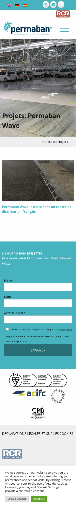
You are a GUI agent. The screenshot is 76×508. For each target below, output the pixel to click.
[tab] (38, 142)
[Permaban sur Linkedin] (61, 4)
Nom (7, 297)
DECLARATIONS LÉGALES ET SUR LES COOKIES (37, 433)
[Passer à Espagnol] (25, 5)
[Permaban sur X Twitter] (46, 4)
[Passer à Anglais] (9, 5)
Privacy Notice (65, 329)
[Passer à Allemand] (17, 5)
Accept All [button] (39, 498)
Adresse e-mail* (14, 313)
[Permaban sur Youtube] (53, 4)
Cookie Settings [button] (17, 498)
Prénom (9, 280)
